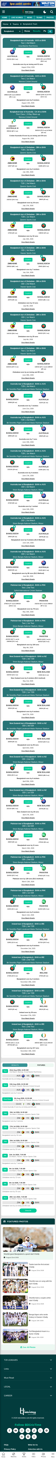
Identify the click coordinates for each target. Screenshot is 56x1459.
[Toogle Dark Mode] (45, 12)
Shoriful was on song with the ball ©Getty (40, 1282)
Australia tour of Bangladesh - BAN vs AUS (28, 384)
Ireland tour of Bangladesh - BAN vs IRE (28, 924)
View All (28, 1211)
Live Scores (17, 18)
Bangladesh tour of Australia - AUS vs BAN (28, 40)
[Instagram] (21, 1430)
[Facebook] (9, 1430)
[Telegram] (28, 1436)
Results (36, 31)
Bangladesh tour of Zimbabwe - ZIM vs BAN (28, 147)
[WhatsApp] (40, 1430)
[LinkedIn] (21, 1436)
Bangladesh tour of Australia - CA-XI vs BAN (28, 112)
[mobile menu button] (3, 11)
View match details (28, 70)
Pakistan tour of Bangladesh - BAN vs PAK (28, 585)
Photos (50, 18)
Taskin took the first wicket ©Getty (39, 1265)
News (29, 18)
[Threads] (34, 1436)
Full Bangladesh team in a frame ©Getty (39, 1332)
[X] (28, 1430)
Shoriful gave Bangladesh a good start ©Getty (21, 1254)
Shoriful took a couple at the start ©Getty (40, 1299)
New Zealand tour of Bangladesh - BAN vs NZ (28, 656)
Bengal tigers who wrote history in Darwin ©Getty (38, 1316)
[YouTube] (15, 1430)
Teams (39, 18)
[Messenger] (46, 1430)
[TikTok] (34, 1430)
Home (4, 18)
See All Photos (29, 1347)
